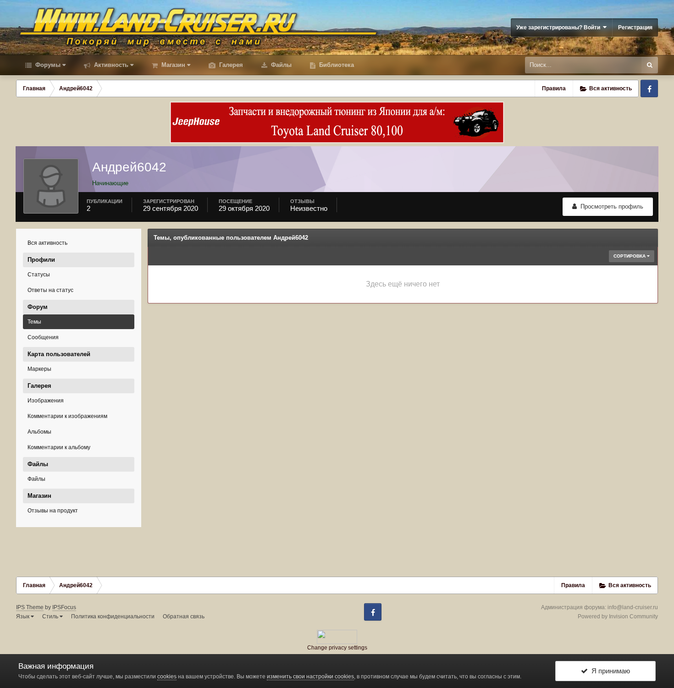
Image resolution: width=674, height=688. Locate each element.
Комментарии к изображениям (67, 416)
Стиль (51, 616)
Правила (554, 88)
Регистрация (635, 27)
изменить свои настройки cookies (310, 676)
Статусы (39, 274)
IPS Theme (30, 607)
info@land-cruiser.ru (633, 607)
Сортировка (630, 256)
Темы (34, 322)
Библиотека (335, 64)
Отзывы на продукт (53, 510)
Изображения (46, 400)
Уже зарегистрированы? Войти (559, 27)
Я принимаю (609, 671)
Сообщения (43, 337)
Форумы (47, 64)
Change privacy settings (337, 647)
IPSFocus (64, 607)
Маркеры (39, 369)
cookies (167, 676)
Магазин (172, 64)
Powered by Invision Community (618, 616)
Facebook (649, 88)
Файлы (280, 64)
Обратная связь (183, 616)
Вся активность (47, 243)
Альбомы (39, 432)
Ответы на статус (50, 290)
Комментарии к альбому (59, 447)
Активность (110, 64)
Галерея (230, 64)
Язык (23, 616)
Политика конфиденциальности (113, 616)
